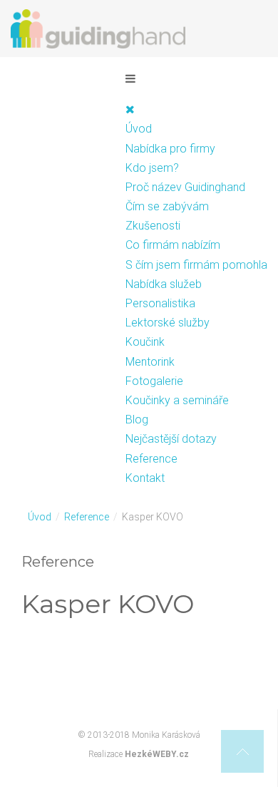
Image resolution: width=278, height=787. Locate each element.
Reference (151, 458)
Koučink (145, 342)
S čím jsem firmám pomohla (196, 265)
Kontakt (145, 478)
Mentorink (150, 362)
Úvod (138, 128)
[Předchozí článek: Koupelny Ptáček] (34, 673)
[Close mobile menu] (130, 109)
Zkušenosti (152, 225)
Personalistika (160, 303)
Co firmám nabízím (172, 245)
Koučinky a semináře (177, 400)
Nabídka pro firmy (170, 148)
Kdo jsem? (152, 168)
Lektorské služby (167, 322)
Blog (136, 419)
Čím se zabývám (167, 206)
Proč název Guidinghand (185, 187)
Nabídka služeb (163, 284)
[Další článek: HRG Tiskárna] (244, 673)
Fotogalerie (154, 381)
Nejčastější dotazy (171, 439)
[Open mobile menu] (130, 78)
